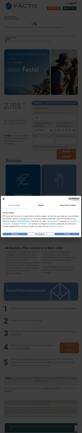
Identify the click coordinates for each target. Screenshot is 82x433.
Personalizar (40, 234)
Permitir (67, 234)
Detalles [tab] (41, 205)
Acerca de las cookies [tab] (68, 205)
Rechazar (15, 234)
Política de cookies (56, 226)
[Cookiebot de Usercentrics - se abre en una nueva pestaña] (70, 199)
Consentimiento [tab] (14, 205)
